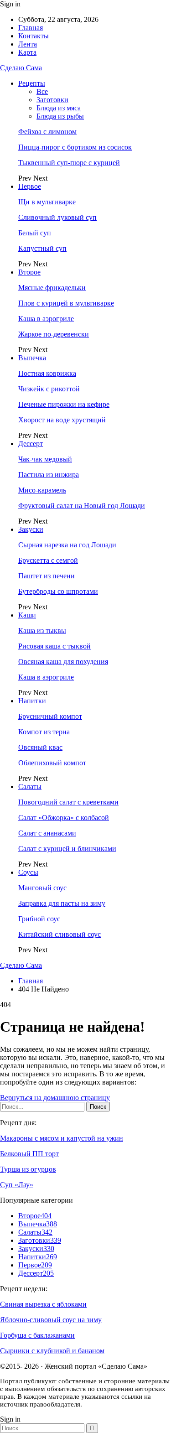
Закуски (30, 529)
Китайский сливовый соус (59, 934)
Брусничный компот (50, 716)
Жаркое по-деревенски (53, 334)
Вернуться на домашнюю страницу (55, 1097)
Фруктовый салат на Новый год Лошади (81, 505)
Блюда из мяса (58, 108)
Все (42, 91)
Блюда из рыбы (60, 116)
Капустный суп (42, 248)
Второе (29, 272)
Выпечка (32, 358)
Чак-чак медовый (45, 459)
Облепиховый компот (52, 763)
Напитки (32, 701)
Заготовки (52, 100)
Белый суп (34, 233)
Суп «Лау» (16, 1185)
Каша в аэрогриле (46, 318)
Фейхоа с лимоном (47, 131)
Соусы (28, 872)
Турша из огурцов (28, 1169)
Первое (29, 186)
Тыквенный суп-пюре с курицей (69, 162)
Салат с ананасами (47, 833)
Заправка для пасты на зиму (61, 903)
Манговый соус (42, 888)
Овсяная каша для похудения (63, 661)
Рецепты (31, 83)
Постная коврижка (47, 373)
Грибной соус (39, 919)
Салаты (29, 786)
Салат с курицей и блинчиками (67, 848)
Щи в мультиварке (47, 202)
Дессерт (30, 443)
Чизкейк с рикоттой (49, 389)
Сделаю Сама (21, 68)
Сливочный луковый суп (57, 217)
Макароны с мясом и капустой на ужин (61, 1138)
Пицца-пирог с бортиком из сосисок (75, 147)
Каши (27, 615)
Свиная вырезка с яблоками (43, 1304)
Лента (27, 44)
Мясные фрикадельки (52, 287)
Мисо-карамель (42, 490)
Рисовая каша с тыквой (54, 646)
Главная (30, 27)
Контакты (33, 36)
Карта (27, 52)
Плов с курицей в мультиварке (66, 303)
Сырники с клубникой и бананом (52, 1351)
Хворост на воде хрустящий (62, 420)
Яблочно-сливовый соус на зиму (51, 1320)
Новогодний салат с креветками (68, 802)
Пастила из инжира (48, 474)
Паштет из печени (46, 576)
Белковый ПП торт (29, 1154)
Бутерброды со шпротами (58, 591)
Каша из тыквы (42, 630)
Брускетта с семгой (48, 560)
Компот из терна (44, 732)
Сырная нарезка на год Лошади (67, 545)
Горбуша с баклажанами (37, 1335)
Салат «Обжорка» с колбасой (63, 817)
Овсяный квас (40, 747)
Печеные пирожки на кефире (63, 404)
